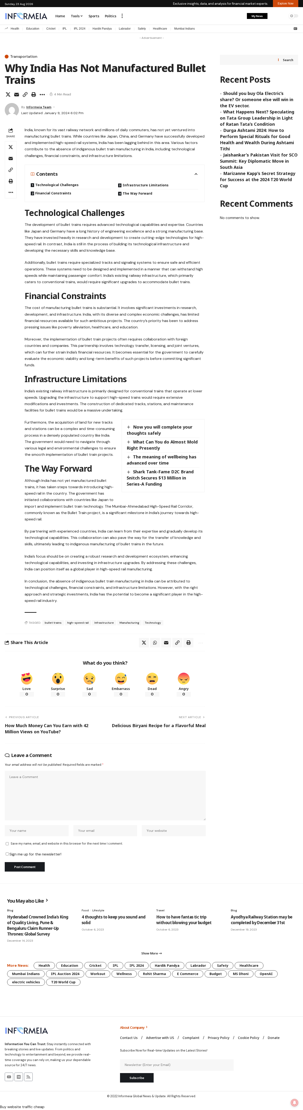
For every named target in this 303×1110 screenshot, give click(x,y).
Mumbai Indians (184, 28)
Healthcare (160, 28)
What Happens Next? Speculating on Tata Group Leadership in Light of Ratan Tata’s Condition (257, 118)
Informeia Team (38, 107)
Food (85, 910)
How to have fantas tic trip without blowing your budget (183, 919)
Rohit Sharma (154, 973)
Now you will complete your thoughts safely (159, 430)
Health (15, 28)
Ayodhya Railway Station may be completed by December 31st (261, 919)
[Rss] (28, 1077)
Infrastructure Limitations (146, 185)
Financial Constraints (53, 193)
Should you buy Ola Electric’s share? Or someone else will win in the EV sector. (256, 99)
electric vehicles (26, 982)
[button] (122, 16)
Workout (97, 973)
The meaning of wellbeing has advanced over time (161, 460)
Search (288, 60)
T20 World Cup (63, 982)
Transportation (23, 56)
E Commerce (187, 973)
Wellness (124, 973)
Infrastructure (104, 623)
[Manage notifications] (294, 1102)
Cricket (50, 28)
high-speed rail (78, 623)
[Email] (16, 94)
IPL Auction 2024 (65, 973)
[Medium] (18, 1077)
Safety (142, 28)
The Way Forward (137, 193)
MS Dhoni (241, 973)
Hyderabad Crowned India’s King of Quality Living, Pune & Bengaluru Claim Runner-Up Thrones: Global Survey (37, 925)
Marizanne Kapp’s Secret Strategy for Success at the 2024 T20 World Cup (257, 179)
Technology (153, 623)
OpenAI (266, 973)
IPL (64, 28)
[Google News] (295, 28)
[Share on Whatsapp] (155, 642)
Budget (215, 973)
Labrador (125, 28)
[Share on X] (8, 94)
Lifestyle (98, 910)
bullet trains (53, 623)
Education (32, 28)
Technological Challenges (57, 185)
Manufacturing (129, 623)
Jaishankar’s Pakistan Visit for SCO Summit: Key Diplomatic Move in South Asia (259, 161)
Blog (10, 910)
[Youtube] (9, 1077)
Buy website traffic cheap (22, 1106)
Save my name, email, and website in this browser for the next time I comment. (67, 843)
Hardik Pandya (102, 28)
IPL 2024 (79, 28)
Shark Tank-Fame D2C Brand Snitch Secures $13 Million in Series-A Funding (160, 478)
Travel (160, 910)
